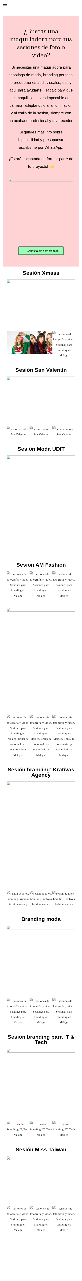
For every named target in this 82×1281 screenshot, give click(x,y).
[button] (10, 344)
